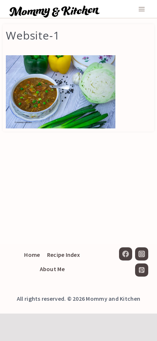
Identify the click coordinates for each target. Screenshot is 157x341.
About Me (52, 269)
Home (32, 254)
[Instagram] (141, 254)
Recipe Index (63, 254)
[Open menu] (141, 9)
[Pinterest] (141, 270)
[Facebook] (125, 254)
